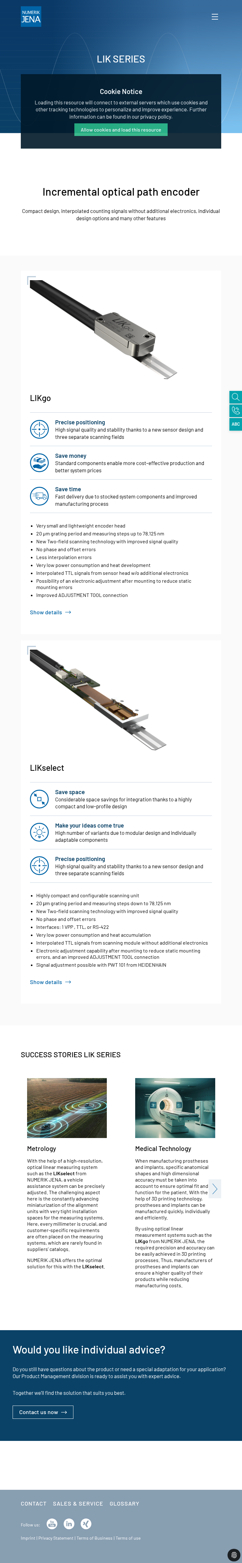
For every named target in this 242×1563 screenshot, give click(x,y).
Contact (34, 1503)
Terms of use (128, 1538)
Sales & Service (78, 1503)
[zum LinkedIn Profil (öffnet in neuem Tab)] (69, 1523)
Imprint (28, 1538)
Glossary (125, 1503)
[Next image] (215, 1188)
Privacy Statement (55, 1538)
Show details (46, 612)
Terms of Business (94, 1538)
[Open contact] (235, 410)
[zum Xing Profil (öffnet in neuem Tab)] (86, 1523)
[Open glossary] (235, 424)
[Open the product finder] (235, 397)
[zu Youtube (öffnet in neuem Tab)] (52, 1523)
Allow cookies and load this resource (121, 130)
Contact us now (38, 1411)
